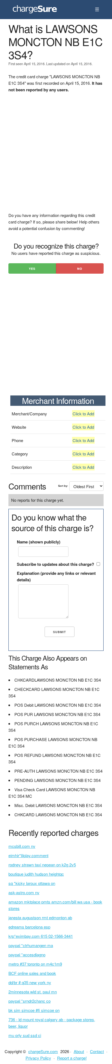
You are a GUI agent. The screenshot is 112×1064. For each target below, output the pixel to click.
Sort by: (63, 486)
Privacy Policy (38, 1058)
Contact (97, 1051)
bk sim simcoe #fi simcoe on (34, 1010)
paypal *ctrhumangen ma (30, 945)
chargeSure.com (43, 1051)
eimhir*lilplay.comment (28, 855)
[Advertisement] (56, 156)
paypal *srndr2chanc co (29, 1001)
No (79, 269)
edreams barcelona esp (29, 927)
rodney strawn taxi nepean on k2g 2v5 (42, 864)
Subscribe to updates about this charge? (55, 564)
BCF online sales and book (32, 973)
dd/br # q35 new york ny (29, 982)
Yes (32, 269)
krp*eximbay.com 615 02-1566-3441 (40, 936)
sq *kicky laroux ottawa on (31, 883)
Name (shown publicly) (38, 542)
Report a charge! (72, 1058)
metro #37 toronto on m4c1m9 (35, 964)
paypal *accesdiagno (26, 954)
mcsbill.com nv (21, 846)
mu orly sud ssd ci (24, 1035)
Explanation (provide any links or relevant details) (56, 576)
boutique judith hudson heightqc (36, 874)
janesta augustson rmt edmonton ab (40, 917)
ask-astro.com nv (23, 892)
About (79, 1051)
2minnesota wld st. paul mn (32, 992)
